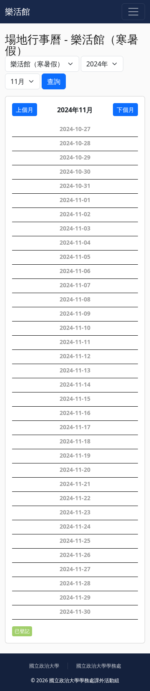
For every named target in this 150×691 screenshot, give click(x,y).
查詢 (53, 81)
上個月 (24, 110)
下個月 (125, 110)
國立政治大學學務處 (98, 665)
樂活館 (17, 11)
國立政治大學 (44, 665)
